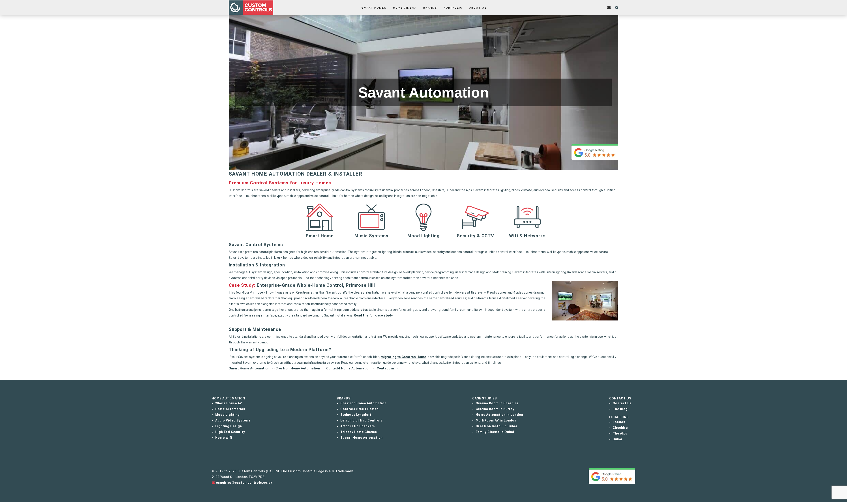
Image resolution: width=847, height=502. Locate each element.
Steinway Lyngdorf (355, 414)
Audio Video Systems (233, 420)
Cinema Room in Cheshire (497, 403)
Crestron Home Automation (363, 403)
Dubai (617, 439)
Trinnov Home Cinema (358, 432)
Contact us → (388, 368)
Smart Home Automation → (251, 368)
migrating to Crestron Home (403, 357)
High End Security (230, 432)
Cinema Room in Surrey (495, 409)
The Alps (620, 433)
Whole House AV (228, 403)
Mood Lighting (227, 414)
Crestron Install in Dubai (496, 426)
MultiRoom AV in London (496, 420)
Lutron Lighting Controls (361, 420)
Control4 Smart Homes (359, 409)
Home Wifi (223, 437)
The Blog (620, 409)
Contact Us (622, 403)
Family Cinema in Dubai (495, 432)
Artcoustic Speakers (357, 426)
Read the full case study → (375, 315)
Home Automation (230, 409)
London (619, 422)
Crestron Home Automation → (299, 368)
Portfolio (453, 7)
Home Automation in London (499, 414)
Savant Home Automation (361, 437)
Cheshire (620, 427)
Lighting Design (228, 426)
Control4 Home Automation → (350, 368)
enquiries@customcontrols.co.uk (244, 482)
